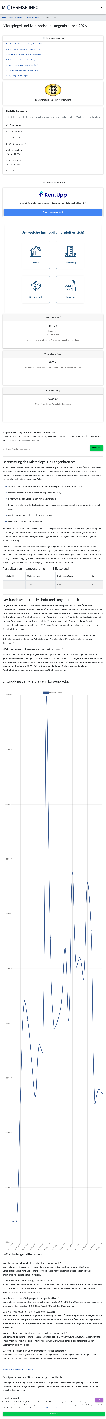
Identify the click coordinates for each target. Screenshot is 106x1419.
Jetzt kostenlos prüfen (53, 212)
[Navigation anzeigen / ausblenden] (101, 8)
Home (4, 18)
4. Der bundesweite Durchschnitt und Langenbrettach (24, 60)
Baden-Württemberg (16, 18)
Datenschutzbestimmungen (55, 1408)
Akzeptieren (54, 1414)
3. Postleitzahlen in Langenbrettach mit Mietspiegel (23, 54)
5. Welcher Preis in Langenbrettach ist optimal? (22, 65)
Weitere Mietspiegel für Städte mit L (19, 1369)
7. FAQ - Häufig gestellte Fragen (17, 76)
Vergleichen (96, 448)
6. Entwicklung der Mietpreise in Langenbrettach (22, 70)
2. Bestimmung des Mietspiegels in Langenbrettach (23, 49)
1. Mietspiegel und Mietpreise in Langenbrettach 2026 (24, 44)
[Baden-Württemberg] (53, 90)
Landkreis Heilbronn (34, 18)
